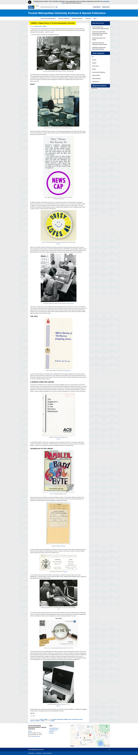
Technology (37, 720)
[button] (58, 53)
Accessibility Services (54, 728)
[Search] (56, 7)
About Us (88, 18)
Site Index (51, 732)
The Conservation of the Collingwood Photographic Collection (100, 27)
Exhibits (45, 719)
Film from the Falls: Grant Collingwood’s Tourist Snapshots (99, 43)
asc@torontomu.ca (35, 736)
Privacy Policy (31, 753)
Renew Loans (105, 7)
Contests (94, 62)
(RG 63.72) (72, 303)
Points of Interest (96, 75)
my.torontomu (96, 7)
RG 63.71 (58, 243)
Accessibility (38, 753)
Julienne (44, 26)
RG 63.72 (70, 127)
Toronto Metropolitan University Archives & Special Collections (67, 13)
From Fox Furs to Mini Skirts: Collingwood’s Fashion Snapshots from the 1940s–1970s (100, 33)
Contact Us (51, 731)
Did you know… (95, 65)
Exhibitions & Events (77, 18)
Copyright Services (53, 729)
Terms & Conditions (47, 753)
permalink (52, 720)
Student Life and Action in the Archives (99, 38)
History (69, 719)
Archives (42, 719)
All (92, 56)
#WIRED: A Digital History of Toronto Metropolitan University (53, 23)
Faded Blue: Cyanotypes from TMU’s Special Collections (99, 48)
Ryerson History (75, 719)
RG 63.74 (58, 438)
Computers (54, 719)
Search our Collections (64, 18)
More (95, 18)
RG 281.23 (69, 370)
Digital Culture (60, 719)
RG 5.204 (63, 545)
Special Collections (96, 78)
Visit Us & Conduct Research (48, 18)
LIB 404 (30, 731)
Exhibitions (65, 719)
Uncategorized (95, 81)
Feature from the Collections (98, 72)
